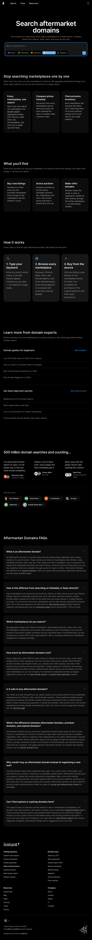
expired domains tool (29, 747)
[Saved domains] (88, 3)
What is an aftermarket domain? (23, 551)
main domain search (57, 604)
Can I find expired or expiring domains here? (30, 801)
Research (63, 53)
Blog (5, 895)
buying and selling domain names (65, 784)
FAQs (5, 899)
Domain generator (10, 863)
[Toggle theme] (7, 921)
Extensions (24, 53)
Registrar (51, 873)
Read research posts (78, 391)
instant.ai (23, 933)
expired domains (29, 571)
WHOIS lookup (53, 870)
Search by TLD (53, 855)
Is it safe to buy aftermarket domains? (27, 689)
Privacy (6, 909)
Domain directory (54, 877)
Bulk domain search (11, 873)
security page (19, 708)
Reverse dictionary (54, 866)
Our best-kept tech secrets (18, 391)
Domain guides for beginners (19, 350)
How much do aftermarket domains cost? (28, 652)
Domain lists (8, 892)
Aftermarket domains (12, 866)
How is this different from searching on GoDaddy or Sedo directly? (42, 588)
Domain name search (11, 855)
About (50, 892)
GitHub (50, 899)
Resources (33, 3)
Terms (6, 906)
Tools (22, 3)
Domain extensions (10, 859)
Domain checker (9, 877)
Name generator (54, 859)
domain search (13, 112)
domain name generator (60, 674)
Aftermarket (50, 53)
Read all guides (80, 350)
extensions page (43, 607)
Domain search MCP (55, 863)
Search (13, 3)
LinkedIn (51, 906)
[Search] (84, 53)
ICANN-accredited (13, 929)
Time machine (53, 880)
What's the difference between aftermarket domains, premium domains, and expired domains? (40, 724)
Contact (51, 895)
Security (7, 902)
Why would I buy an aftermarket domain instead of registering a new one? (43, 764)
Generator (37, 53)
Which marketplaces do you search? (26, 621)
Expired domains (10, 870)
